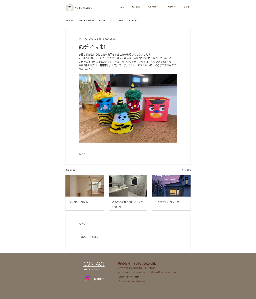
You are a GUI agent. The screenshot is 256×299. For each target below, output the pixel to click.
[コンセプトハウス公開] (171, 186)
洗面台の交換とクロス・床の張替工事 (127, 204)
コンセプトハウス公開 (167, 202)
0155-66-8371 (126, 272)
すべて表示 (186, 170)
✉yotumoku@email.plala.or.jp (131, 280)
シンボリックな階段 (79, 202)
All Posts (69, 20)
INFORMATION (86, 20)
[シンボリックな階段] (84, 186)
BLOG (102, 20)
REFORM (133, 20)
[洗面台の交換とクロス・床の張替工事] (128, 186)
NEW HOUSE (117, 20)
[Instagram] (87, 278)
